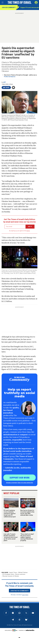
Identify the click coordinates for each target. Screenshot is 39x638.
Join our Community (9, 7)
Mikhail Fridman (23, 572)
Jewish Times (13, 572)
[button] (36, 2)
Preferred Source (9, 76)
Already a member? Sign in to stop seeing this (19, 482)
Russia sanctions (20, 574)
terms (28, 230)
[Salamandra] (30, 630)
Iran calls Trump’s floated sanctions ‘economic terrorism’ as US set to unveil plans (11, 537)
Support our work (20, 477)
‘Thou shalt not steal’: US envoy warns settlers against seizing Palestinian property (27, 537)
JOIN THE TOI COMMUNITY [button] (19, 590)
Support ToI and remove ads (29, 7)
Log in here (25, 594)
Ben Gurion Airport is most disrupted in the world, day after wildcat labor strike (27, 513)
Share (7, 87)
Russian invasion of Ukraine (11, 576)
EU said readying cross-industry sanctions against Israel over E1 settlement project (10, 514)
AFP (4, 82)
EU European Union (8, 574)
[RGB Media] (15, 630)
